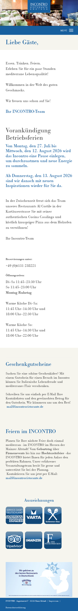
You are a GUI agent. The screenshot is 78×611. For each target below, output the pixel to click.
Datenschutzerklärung (16, 607)
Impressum (54, 601)
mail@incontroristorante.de (25, 407)
